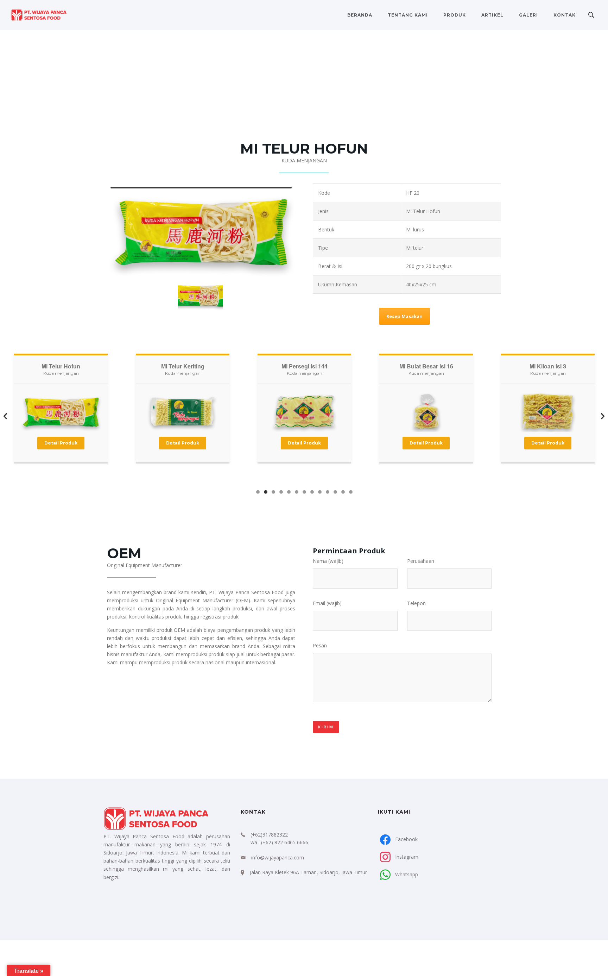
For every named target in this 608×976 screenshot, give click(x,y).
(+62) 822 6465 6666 (284, 842)
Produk (454, 15)
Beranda (359, 15)
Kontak (564, 15)
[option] (60, 415)
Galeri (528, 15)
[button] (5, 416)
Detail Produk (60, 443)
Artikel (492, 15)
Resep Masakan (404, 316)
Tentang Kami (408, 15)
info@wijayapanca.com (277, 857)
